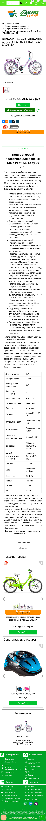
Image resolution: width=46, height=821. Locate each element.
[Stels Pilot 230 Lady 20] (23, 62)
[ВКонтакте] (3, 121)
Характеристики (23, 542)
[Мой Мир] (10, 121)
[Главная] (3, 24)
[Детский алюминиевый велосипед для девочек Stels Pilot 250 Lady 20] (23, 581)
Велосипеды (13, 23)
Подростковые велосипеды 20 (18, 29)
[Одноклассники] (6, 121)
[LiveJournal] (17, 121)
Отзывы (23, 548)
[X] (13, 121)
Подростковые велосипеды (17, 26)
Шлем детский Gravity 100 (23, 694)
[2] (6, 90)
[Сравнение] (36, 3)
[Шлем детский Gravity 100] (23, 664)
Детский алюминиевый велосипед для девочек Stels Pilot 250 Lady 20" (23, 618)
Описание (23, 149)
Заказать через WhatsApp (21, 110)
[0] (30, 3)
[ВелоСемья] (23, 13)
